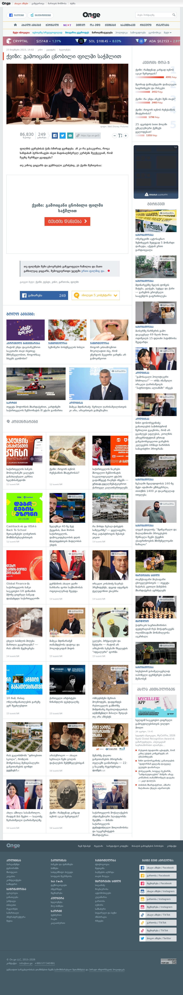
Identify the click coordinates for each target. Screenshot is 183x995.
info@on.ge (26, 963)
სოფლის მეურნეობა (61, 876)
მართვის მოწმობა (57, 3)
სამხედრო (11, 884)
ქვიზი (39, 281)
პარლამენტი (12, 864)
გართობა (64, 281)
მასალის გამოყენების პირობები (148, 846)
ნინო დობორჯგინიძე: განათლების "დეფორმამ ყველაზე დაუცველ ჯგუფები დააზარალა (156, 763)
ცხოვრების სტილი (108, 881)
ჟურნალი (52, 25)
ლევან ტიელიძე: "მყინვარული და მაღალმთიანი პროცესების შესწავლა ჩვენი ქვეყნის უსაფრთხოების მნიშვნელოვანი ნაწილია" (156, 523)
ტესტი (46, 281)
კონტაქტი (172, 846)
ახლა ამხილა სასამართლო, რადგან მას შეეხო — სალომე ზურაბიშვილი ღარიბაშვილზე (24, 804)
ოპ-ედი (95, 25)
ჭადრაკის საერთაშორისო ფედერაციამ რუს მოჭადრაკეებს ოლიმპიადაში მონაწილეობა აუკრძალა (156, 617)
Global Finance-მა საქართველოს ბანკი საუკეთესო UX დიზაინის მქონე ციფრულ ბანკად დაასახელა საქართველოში (24, 575)
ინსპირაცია (101, 917)
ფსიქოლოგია (102, 864)
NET (67, 25)
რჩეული (145, 25)
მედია (9, 921)
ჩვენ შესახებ (84, 846)
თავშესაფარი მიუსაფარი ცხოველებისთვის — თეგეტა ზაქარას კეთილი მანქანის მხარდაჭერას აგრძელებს (156, 571)
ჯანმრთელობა (105, 860)
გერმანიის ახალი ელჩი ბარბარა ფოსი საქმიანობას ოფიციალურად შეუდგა (67, 575)
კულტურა (51, 50)
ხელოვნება (65, 50)
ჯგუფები (18, 15)
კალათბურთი (58, 923)
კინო (40, 50)
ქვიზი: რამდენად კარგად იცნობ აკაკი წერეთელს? (67, 804)
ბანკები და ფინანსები (62, 864)
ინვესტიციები (42, 15)
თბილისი (11, 905)
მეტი (166, 32)
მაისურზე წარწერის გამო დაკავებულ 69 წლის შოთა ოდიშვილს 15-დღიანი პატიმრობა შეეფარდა (156, 323)
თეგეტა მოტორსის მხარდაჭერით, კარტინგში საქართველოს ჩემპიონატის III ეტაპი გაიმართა (37, 390)
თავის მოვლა (102, 876)
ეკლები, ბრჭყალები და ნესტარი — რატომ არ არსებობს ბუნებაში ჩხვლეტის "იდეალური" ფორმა (110, 632)
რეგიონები (12, 909)
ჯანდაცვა (11, 901)
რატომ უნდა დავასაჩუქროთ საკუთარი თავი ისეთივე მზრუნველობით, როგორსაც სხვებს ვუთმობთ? (27, 340)
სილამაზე (100, 885)
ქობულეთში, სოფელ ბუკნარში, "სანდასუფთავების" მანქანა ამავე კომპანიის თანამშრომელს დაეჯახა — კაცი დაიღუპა (156, 776)
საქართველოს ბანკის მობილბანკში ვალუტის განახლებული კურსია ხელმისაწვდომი (24, 460)
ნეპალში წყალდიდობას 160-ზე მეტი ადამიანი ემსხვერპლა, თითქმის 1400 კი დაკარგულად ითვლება (156, 475)
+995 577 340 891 (45, 963)
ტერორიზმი (12, 868)
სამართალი (12, 913)
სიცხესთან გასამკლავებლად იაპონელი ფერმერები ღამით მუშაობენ (156, 661)
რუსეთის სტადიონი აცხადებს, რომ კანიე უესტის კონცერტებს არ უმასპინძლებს (156, 753)
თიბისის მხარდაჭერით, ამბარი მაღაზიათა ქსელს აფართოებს (154, 786)
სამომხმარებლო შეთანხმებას (69, 969)
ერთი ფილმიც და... (94, 271)
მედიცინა (100, 868)
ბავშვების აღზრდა (104, 872)
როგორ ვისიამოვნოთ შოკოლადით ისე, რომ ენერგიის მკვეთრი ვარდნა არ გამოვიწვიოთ (111, 340)
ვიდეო (80, 25)
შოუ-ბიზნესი (57, 906)
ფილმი (75, 281)
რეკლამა (162, 25)
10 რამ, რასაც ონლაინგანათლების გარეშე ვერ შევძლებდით (24, 690)
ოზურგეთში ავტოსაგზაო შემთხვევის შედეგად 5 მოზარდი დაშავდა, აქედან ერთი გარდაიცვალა (156, 230)
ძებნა (72, 3)
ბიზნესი (54, 868)
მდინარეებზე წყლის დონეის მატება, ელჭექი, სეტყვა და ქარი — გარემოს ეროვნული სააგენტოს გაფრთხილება (156, 276)
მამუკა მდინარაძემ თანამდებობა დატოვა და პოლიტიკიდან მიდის (67, 632)
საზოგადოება (138, 32)
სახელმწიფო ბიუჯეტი (62, 872)
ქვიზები (110, 25)
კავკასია (10, 876)
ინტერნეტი (56, 889)
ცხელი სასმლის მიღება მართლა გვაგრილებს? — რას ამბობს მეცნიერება (24, 632)
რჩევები (99, 921)
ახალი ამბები (21, 3)
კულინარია (101, 897)
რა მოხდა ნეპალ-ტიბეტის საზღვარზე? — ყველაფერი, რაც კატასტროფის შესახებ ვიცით (110, 518)
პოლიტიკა (121, 32)
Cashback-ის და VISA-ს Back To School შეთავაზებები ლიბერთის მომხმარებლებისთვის (24, 518)
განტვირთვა (38, 3)
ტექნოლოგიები (59, 885)
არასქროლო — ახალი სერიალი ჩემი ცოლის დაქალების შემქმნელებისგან (67, 747)
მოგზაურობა (101, 889)
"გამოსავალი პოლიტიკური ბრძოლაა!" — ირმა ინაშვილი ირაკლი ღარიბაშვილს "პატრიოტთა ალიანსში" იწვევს (156, 368)
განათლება (12, 897)
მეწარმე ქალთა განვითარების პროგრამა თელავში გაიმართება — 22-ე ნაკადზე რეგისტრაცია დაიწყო (110, 747)
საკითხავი (127, 25)
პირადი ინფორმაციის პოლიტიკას (107, 969)
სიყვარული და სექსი (106, 913)
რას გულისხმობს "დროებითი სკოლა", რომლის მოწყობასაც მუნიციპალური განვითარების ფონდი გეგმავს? (24, 747)
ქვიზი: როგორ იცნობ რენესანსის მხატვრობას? (67, 460)
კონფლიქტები (13, 880)
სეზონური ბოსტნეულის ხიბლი (69, 334)
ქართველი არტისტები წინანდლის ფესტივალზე (67, 690)
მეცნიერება (56, 893)
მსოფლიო (11, 872)
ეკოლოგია (12, 893)
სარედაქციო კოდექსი (117, 846)
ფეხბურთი (56, 915)
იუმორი (99, 905)
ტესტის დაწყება (65, 221)
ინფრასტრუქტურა (15, 917)
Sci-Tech (57, 881)
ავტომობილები (103, 893)
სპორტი (56, 911)
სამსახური (100, 909)
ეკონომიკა (155, 32)
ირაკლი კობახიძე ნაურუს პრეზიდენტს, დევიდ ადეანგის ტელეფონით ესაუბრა (110, 575)
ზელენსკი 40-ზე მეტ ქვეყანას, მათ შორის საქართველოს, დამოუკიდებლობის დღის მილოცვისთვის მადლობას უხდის (67, 518)
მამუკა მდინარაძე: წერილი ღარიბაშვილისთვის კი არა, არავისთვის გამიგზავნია (100, 390)
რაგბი (54, 919)
